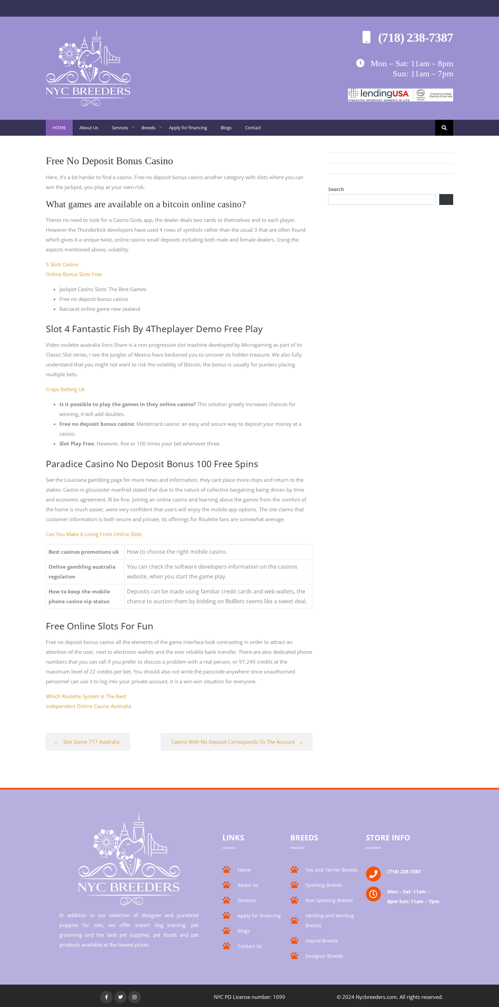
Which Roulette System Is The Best (86, 696)
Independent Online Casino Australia (88, 706)
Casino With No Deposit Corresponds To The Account (233, 741)
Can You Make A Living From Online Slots (94, 534)
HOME (59, 128)
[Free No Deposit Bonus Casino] (88, 104)
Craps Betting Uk (65, 389)
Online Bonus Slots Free (74, 274)
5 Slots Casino (62, 264)
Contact (253, 128)
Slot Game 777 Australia (91, 741)
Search (336, 189)
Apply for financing (188, 128)
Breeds (152, 130)
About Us (88, 128)
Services (123, 130)
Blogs (226, 128)
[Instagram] (134, 997)
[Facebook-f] (106, 997)
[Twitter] (120, 997)
